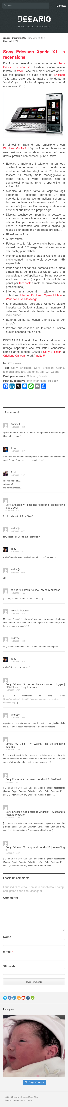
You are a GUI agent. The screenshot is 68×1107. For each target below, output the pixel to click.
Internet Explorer (31, 295)
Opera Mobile (53, 295)
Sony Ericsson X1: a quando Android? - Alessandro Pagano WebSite (35, 813)
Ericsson (59, 74)
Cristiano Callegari (14, 355)
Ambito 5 (39, 355)
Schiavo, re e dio (25, 376)
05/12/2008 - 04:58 (18, 531)
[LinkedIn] (14, 998)
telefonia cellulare (14, 371)
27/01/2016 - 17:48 (13, 817)
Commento (11, 898)
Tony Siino (32, 37)
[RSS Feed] (19, 998)
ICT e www (14, 363)
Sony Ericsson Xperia (49, 367)
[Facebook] (10, 998)
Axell (13, 472)
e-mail (8, 952)
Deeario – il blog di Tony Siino (25, 1097)
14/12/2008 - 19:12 (18, 641)
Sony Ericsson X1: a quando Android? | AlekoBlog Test (35, 848)
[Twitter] (5, 998)
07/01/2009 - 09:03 (13, 782)
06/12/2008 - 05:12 (18, 572)
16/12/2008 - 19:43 (18, 717)
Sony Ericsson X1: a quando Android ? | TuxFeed (33, 779)
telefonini (32, 371)
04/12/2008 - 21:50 (13, 510)
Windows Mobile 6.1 (16, 148)
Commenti (7, 40)
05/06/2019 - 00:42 (13, 853)
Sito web (9, 966)
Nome (7, 937)
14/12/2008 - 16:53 (18, 613)
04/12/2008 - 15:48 (18, 451)
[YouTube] (23, 998)
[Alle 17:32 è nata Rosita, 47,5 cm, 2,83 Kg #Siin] (34, 1046)
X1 (47, 371)
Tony (13, 448)
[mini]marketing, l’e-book (30, 380)
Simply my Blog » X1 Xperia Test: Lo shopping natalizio (35, 745)
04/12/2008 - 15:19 (18, 427)
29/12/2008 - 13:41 (13, 749)
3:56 (43, 37)
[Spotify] (32, 998)
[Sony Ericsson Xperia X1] (34, 137)
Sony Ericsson (52, 351)
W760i (21, 71)
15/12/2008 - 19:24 (18, 661)
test (42, 371)
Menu (59, 5)
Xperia (55, 371)
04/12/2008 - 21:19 (18, 475)
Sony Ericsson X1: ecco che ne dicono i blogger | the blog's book (35, 506)
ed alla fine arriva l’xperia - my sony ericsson (35, 590)
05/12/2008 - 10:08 (18, 551)
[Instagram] (28, 998)
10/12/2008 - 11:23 (18, 593)
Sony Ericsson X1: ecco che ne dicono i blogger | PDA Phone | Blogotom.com (35, 685)
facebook (25, 283)
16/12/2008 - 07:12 (13, 690)
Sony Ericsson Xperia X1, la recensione (34, 54)
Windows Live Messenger (22, 299)
